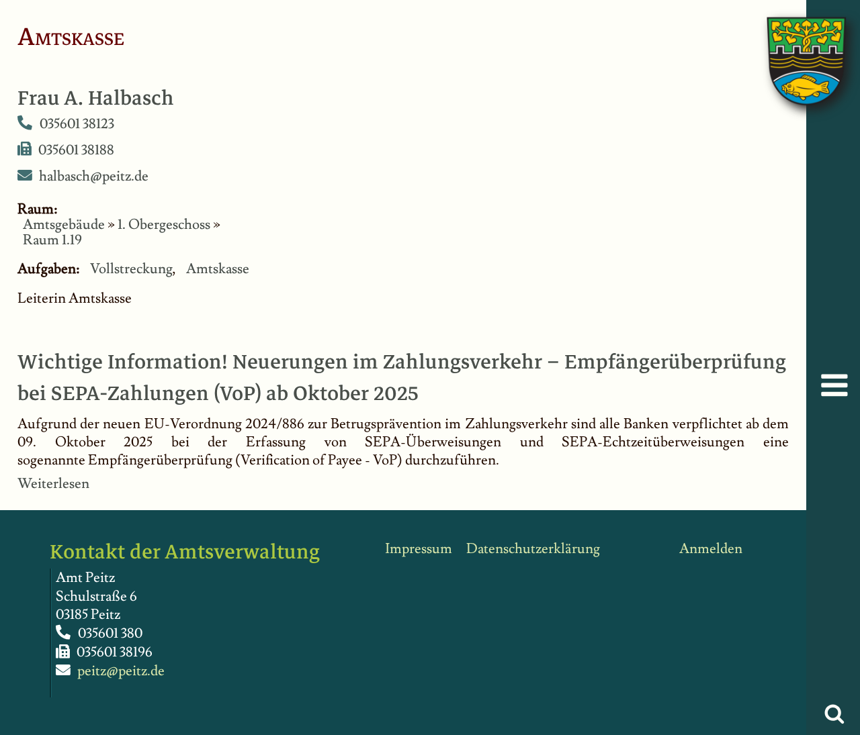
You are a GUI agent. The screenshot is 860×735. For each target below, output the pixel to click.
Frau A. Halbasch (95, 98)
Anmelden (710, 549)
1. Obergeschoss (164, 224)
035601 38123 (77, 124)
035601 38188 (76, 149)
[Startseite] (792, 47)
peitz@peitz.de (121, 671)
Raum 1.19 (52, 239)
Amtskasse (217, 269)
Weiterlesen (53, 484)
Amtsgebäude (64, 224)
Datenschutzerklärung (533, 549)
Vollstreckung (131, 269)
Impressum (418, 549)
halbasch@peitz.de (93, 176)
